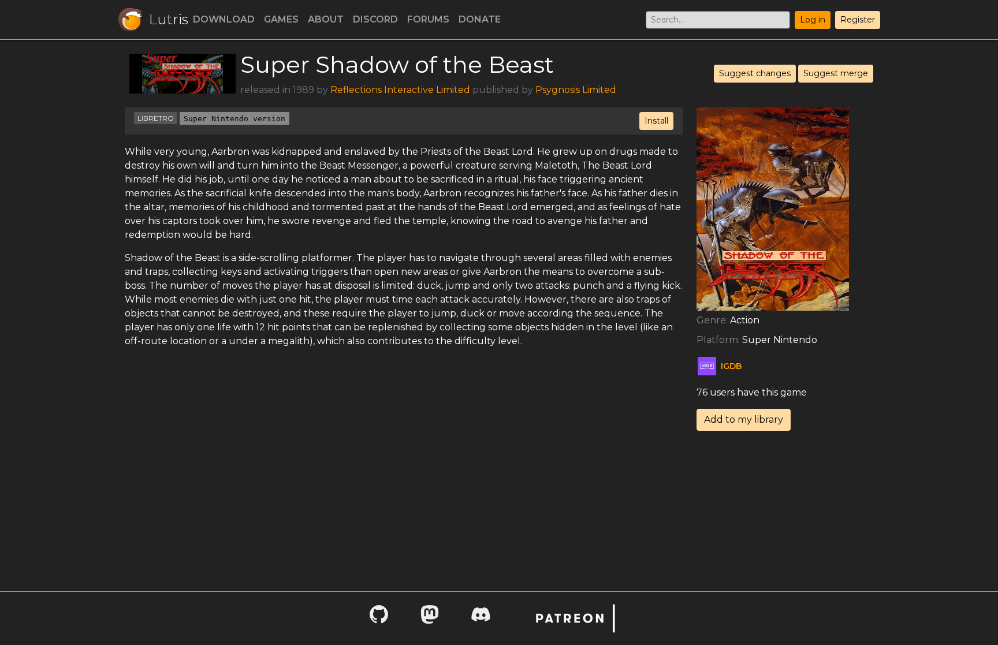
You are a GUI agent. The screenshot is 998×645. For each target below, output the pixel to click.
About (326, 19)
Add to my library (743, 419)
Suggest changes (755, 73)
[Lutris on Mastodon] (429, 618)
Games (281, 19)
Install (656, 120)
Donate (480, 19)
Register (857, 19)
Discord (375, 19)
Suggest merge (835, 73)
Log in (812, 19)
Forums (428, 19)
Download (224, 19)
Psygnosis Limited (575, 89)
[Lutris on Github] (379, 618)
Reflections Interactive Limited (400, 89)
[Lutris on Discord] (480, 618)
